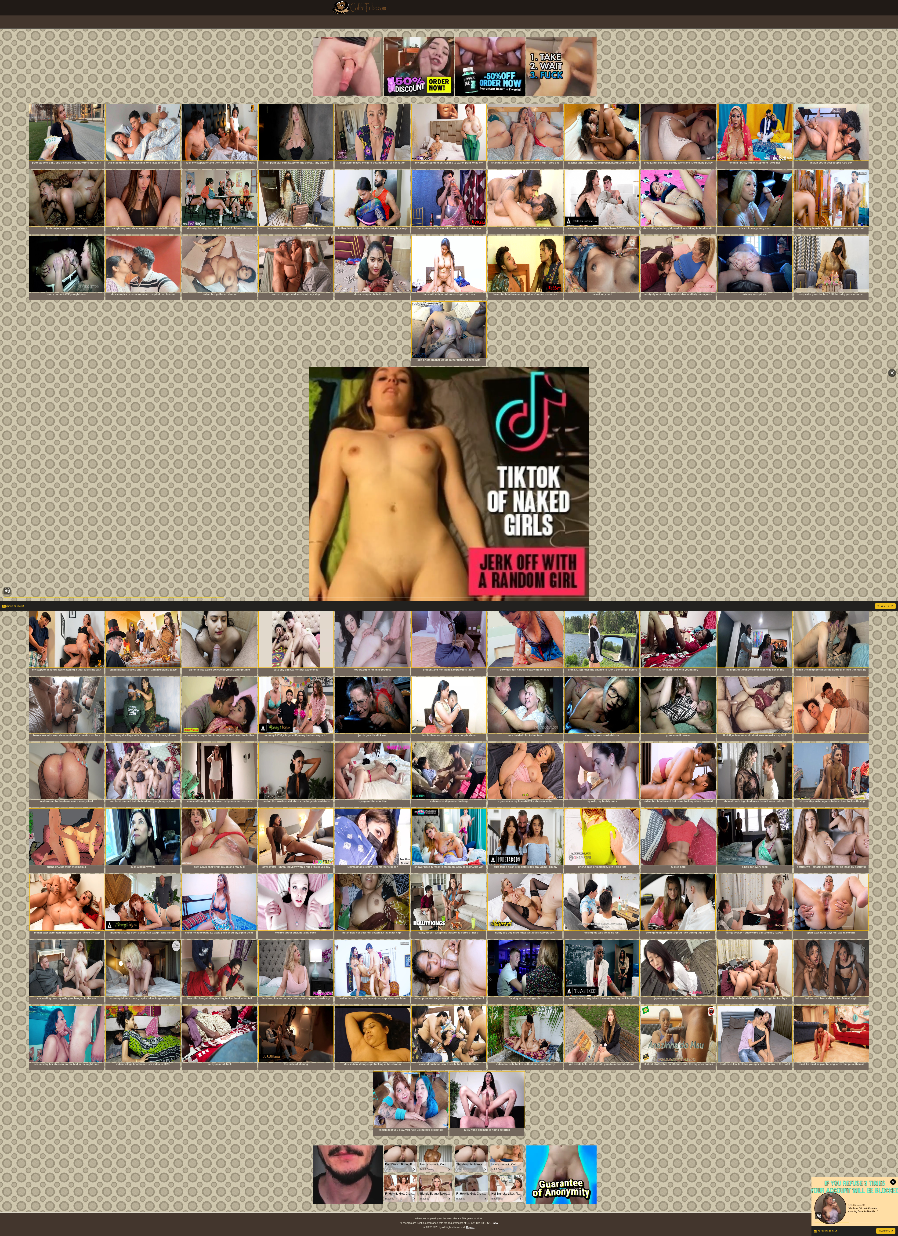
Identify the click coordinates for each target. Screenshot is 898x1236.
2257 (495, 1222)
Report (470, 1227)
